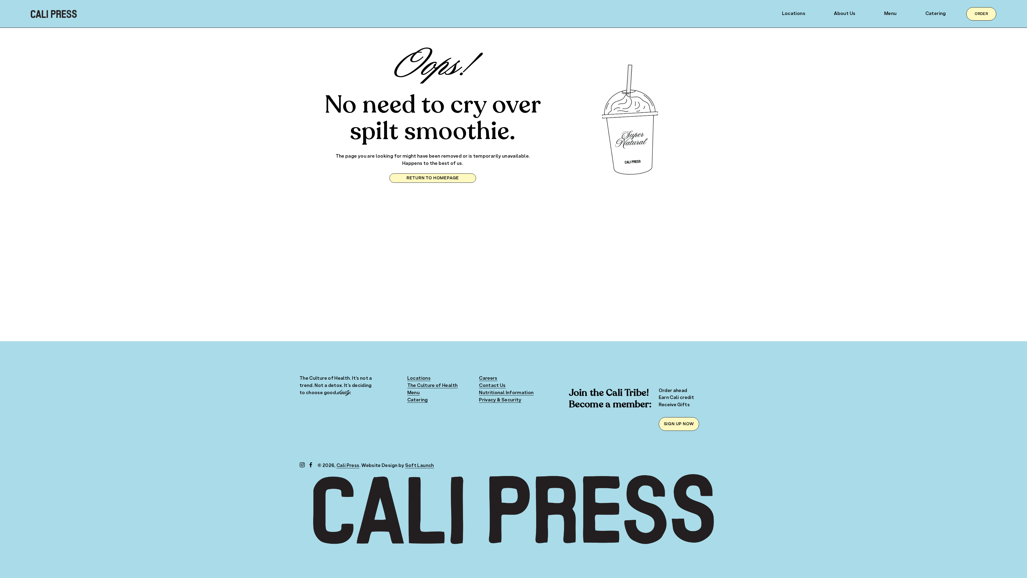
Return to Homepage (433, 178)
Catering (935, 13)
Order (981, 14)
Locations (793, 13)
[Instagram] (302, 464)
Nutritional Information (506, 392)
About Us (844, 13)
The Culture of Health (432, 385)
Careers (488, 378)
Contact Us (492, 385)
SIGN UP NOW (679, 424)
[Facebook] (310, 464)
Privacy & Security (500, 400)
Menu (890, 13)
